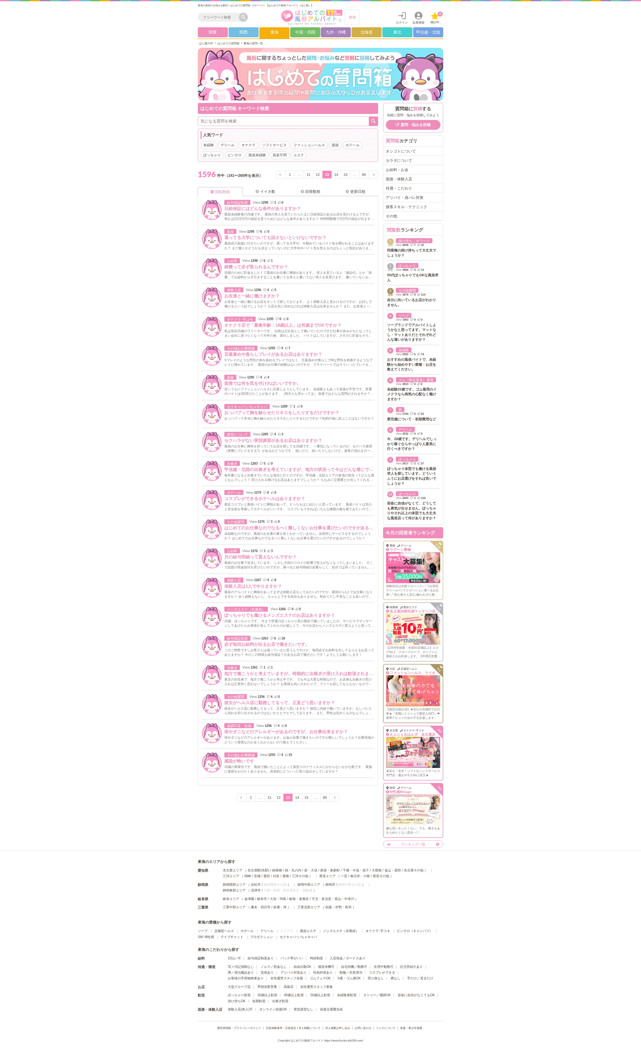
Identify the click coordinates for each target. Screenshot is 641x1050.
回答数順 (312, 191)
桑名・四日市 (260, 907)
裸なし (395, 978)
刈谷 (276, 876)
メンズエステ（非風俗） (246, 609)
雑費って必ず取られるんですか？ (256, 267)
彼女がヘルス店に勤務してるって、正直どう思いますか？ (279, 702)
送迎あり (267, 972)
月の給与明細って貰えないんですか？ (260, 557)
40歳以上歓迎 (294, 995)
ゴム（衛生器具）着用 (415, 380)
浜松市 (256, 884)
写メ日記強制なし (241, 967)
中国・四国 (305, 32)
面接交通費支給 (331, 1009)
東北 (397, 32)
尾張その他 (381, 876)
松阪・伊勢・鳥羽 (339, 907)
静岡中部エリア (308, 884)
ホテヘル (353, 145)
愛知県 (203, 870)
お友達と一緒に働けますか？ (252, 296)
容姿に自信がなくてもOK (416, 995)
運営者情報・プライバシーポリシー (239, 1027)
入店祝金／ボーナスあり (348, 958)
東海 (352, 17)
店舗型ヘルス (224, 931)
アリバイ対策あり (293, 972)
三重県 (203, 907)
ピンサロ (235, 155)
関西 (244, 32)
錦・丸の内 (293, 870)
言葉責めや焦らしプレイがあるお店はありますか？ (273, 354)
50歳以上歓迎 (320, 995)
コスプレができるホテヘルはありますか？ (264, 498)
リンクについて (385, 1027)
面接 (335, 145)
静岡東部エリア (234, 890)
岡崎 (247, 876)
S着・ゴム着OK (349, 978)
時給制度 (316, 958)
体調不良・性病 (239, 726)
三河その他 (300, 876)
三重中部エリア (234, 907)
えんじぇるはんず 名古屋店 (412, 734)
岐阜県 (203, 899)
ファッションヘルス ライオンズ (416, 673)
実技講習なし (303, 1009)
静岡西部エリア (234, 884)
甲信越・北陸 (428, 32)
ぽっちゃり (212, 155)
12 (318, 175)
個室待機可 (326, 967)
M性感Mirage (400, 792)
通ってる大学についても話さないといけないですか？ (275, 237)
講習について (237, 435)
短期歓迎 (258, 1001)
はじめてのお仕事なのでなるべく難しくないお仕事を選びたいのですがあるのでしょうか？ (311, 528)
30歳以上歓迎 (267, 995)
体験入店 (234, 290)
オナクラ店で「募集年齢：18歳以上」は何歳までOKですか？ (283, 325)
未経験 (208, 145)
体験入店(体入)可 (240, 1009)
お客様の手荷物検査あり (246, 978)
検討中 (435, 18)
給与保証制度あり (261, 958)
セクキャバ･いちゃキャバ (247, 407)
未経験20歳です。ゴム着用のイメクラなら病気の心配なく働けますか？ (412, 394)
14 (336, 175)
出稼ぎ (232, 464)
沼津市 (256, 890)
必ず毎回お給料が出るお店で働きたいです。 (266, 644)
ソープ (403, 316)
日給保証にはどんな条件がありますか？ (262, 208)
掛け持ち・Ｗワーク (414, 241)
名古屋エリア (232, 870)
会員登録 (418, 22)
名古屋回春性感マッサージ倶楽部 (416, 611)
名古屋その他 (413, 870)
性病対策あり (323, 972)
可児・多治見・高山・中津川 (333, 899)
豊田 (266, 876)
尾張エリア (327, 876)
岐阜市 (262, 899)
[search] (219, 17)
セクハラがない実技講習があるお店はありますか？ (273, 440)
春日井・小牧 (360, 876)
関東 (213, 32)
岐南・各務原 (299, 899)
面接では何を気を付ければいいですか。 (262, 383)
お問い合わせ (363, 1027)
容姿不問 (280, 155)
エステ (298, 155)
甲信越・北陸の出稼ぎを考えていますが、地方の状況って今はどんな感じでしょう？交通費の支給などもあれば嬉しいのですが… (347, 469)
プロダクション (261, 937)
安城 (257, 876)
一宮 (344, 876)
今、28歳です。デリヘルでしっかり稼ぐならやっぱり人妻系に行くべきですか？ (412, 444)
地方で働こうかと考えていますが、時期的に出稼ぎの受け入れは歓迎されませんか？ (305, 673)
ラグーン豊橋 (400, 550)
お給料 (232, 261)
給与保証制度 (237, 203)
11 (308, 175)
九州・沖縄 (336, 32)
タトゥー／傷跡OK (377, 995)
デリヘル (228, 145)
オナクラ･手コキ (240, 319)
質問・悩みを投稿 (416, 124)
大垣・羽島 (278, 899)
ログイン (402, 22)
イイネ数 (267, 191)
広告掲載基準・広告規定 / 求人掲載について (293, 1027)
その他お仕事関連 (241, 348)
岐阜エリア (231, 899)
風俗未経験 (257, 155)
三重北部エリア (308, 907)
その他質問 (235, 522)
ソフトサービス (274, 145)
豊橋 (285, 876)
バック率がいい (291, 958)
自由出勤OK (302, 967)
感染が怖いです (239, 761)
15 (346, 175)
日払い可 (234, 958)
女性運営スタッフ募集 (316, 987)
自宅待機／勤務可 (354, 967)
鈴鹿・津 (279, 907)
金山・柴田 (393, 870)
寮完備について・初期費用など (411, 419)
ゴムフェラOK (320, 978)
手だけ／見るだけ (420, 978)
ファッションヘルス (309, 145)
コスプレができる (382, 972)
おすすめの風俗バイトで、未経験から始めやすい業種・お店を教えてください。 (411, 364)
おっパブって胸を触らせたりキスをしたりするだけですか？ (281, 412)
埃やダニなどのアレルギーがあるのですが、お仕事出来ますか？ (286, 731)
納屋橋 (277, 870)
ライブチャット (232, 937)
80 (364, 175)
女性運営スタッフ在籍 (286, 978)
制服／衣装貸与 (351, 972)
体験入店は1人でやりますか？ (253, 586)
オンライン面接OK (273, 1009)
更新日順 (357, 191)
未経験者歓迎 (347, 995)
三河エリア (231, 876)
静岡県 (203, 885)
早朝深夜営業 (267, 987)
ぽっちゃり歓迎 (239, 995)
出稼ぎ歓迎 (280, 1001)
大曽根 (377, 870)
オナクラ (248, 145)
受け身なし (376, 978)
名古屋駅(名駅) (258, 870)
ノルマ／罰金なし (274, 967)
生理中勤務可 (383, 967)
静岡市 (330, 884)
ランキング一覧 (413, 844)
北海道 (367, 32)
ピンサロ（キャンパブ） (415, 931)
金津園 (249, 899)
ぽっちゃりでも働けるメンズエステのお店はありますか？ (279, 615)
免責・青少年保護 (411, 1027)
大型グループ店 (239, 987)
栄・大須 (310, 870)
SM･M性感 (206, 937)
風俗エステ (308, 931)
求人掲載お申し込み (337, 1027)
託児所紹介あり (411, 967)
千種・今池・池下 (356, 870)
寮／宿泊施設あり (241, 972)
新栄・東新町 (330, 870)
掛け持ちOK (237, 1001)
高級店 (288, 987)
